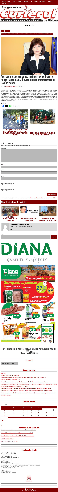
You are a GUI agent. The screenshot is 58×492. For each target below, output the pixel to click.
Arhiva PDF (29, 477)
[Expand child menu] (5, 1)
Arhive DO (29, 478)
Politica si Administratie (39, 1)
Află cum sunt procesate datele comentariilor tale (42, 198)
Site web (2, 176)
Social (8, 1)
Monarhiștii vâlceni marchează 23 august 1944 (47, 219)
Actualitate (7, 30)
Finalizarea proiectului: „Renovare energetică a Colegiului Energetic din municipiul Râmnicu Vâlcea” (26, 390)
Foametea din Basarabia (7, 439)
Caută (2, 234)
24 (4, 415)
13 (31, 412)
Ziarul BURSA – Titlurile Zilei (29, 427)
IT (31, 1)
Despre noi (29, 475)
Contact (4, 3)
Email (2, 170)
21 (38, 414)
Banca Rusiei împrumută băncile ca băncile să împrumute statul (17, 436)
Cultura (19, 1)
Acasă (3, 1)
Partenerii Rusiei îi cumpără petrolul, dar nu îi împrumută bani (17, 433)
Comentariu (3, 148)
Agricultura (50, 1)
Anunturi (10, 3)
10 (4, 412)
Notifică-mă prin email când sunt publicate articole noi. (8, 190)
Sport (14, 1)
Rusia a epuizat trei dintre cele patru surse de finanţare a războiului (18, 430)
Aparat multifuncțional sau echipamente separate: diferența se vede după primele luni (23, 377)
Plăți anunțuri (29, 480)
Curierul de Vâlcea (31, 490)
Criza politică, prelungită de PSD (9, 441)
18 (13, 414)
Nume (2, 164)
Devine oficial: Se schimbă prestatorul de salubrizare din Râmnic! (42, 134)
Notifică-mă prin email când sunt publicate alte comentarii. (8, 184)
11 (13, 412)
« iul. (2, 420)
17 (4, 414)
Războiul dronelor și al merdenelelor (29, 219)
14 (38, 412)
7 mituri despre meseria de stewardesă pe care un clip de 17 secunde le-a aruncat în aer (24, 382)
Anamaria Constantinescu (11, 86)
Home (2, 30)
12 (23, 412)
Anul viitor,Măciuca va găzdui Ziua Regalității (10, 218)
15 (46, 412)
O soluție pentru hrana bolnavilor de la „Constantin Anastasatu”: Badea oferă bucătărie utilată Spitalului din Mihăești (15, 132)
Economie (26, 1)
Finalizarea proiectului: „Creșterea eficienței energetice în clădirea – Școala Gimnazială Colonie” (26, 388)
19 (23, 414)
